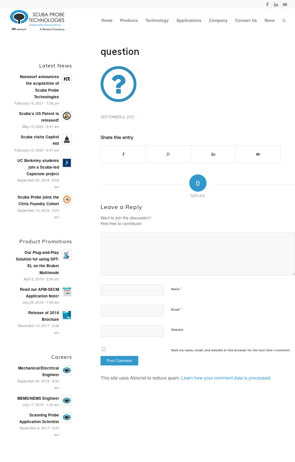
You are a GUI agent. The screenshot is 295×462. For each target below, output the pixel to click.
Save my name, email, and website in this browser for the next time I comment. (230, 350)
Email (176, 309)
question (120, 51)
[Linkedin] (276, 4)
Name (176, 288)
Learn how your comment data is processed (225, 377)
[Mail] (285, 4)
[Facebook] (267, 4)
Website (177, 329)
